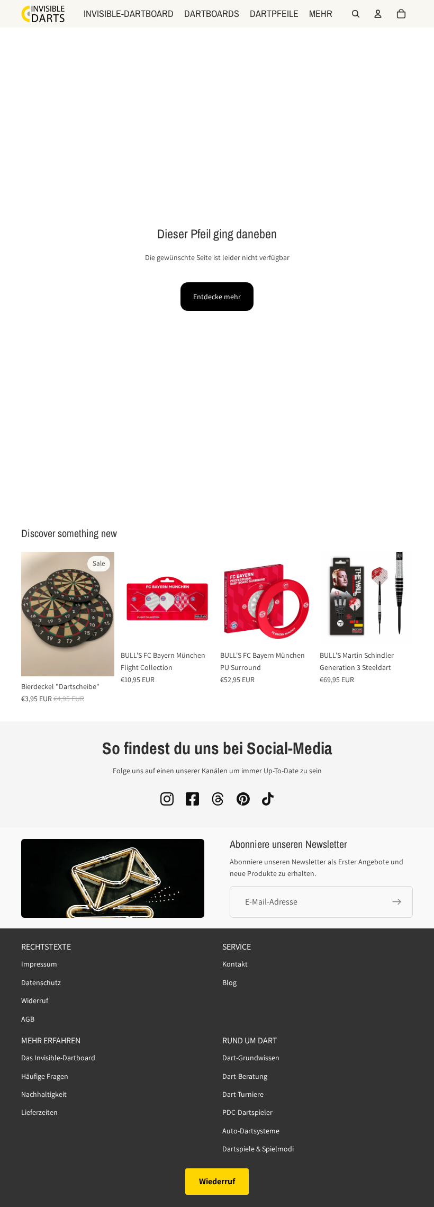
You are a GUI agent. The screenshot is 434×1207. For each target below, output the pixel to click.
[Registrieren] (397, 901)
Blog (229, 982)
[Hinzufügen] (197, 629)
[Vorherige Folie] (32, 614)
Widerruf (34, 1001)
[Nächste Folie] (102, 614)
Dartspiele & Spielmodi (258, 1149)
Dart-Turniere (243, 1094)
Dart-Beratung (244, 1076)
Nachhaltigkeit (44, 1094)
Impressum (39, 964)
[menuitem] (321, 14)
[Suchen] (355, 13)
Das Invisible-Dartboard (58, 1058)
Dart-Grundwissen (250, 1058)
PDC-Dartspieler (247, 1112)
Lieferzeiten (39, 1112)
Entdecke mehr (217, 296)
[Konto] (378, 13)
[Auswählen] (97, 659)
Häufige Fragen (44, 1076)
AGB (27, 1019)
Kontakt (235, 964)
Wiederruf (217, 1181)
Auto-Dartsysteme (250, 1131)
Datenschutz (41, 982)
